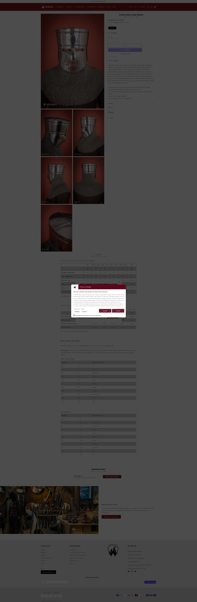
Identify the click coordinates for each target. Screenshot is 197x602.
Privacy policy (76, 309)
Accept (118, 311)
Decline (105, 311)
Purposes (77, 311)
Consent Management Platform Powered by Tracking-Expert (88, 315)
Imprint (82, 309)
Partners (84, 311)
